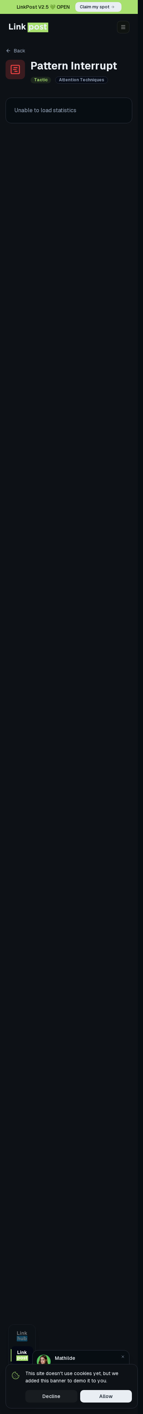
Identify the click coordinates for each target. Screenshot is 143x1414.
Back (19, 51)
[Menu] (123, 27)
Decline (51, 1396)
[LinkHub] (22, 1336)
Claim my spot (94, 7)
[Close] (122, 1356)
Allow (106, 1396)
